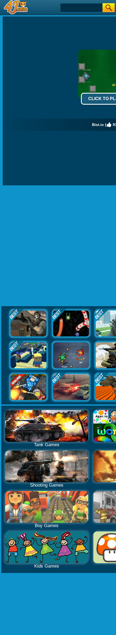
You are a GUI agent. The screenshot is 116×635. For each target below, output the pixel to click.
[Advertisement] (58, 246)
